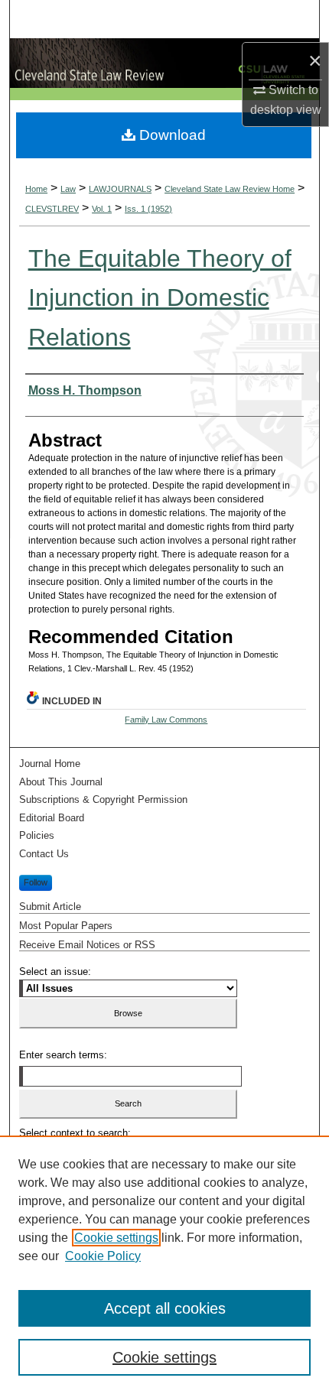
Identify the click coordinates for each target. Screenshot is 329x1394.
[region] (164, 1265)
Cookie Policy (103, 1255)
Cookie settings (116, 1237)
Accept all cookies (165, 1308)
